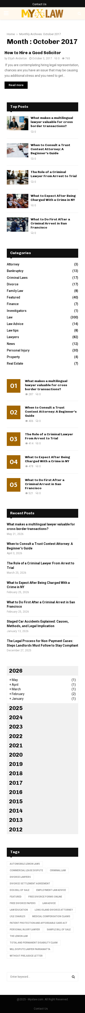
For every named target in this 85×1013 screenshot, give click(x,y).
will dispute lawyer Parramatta (30, 949)
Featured (13, 297)
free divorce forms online (45, 896)
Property (13, 357)
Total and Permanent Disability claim (34, 942)
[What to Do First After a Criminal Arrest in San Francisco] (17, 224)
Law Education (19, 910)
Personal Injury (18, 350)
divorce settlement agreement (30, 883)
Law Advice (15, 324)
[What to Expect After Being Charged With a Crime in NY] (17, 201)
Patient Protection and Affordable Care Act (38, 923)
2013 (16, 820)
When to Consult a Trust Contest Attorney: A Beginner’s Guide (50, 149)
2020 (16, 754)
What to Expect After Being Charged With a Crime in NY (53, 198)
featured (16, 896)
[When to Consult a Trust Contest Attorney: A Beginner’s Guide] (17, 150)
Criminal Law (58, 870)
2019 (16, 764)
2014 (16, 810)
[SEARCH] (73, 976)
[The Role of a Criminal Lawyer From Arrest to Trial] (17, 177)
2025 (16, 708)
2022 (16, 736)
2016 (16, 792)
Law (9, 317)
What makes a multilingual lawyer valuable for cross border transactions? (52, 122)
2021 (16, 745)
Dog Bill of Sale (19, 890)
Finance (13, 304)
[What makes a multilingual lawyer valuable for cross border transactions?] (17, 123)
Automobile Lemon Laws (25, 864)
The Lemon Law (19, 936)
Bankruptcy (15, 271)
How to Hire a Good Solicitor (33, 52)
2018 (16, 773)
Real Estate (15, 363)
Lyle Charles (17, 916)
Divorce (12, 284)
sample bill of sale (59, 929)
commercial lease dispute (26, 870)
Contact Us (39, 4)
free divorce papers (23, 903)
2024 (16, 717)
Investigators (17, 311)
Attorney (13, 264)
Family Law (15, 291)
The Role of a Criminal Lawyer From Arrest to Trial (54, 174)
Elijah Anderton (17, 58)
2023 (16, 726)
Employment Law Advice (51, 890)
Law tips (13, 330)
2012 (16, 829)
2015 (16, 801)
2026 (16, 670)
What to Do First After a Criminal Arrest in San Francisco (50, 223)
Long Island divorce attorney (54, 910)
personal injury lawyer (25, 929)
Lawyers (13, 337)
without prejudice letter (26, 956)
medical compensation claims (51, 916)
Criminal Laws (17, 277)
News (11, 344)
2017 (16, 783)
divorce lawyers (20, 877)
